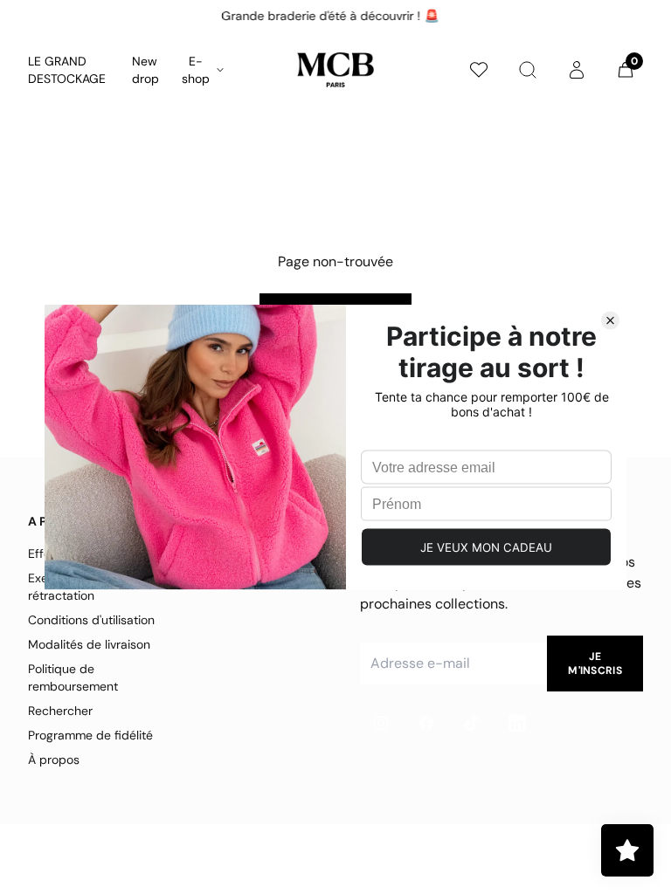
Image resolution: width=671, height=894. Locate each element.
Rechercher (60, 711)
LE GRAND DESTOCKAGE (67, 69)
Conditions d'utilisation (91, 620)
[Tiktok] (472, 723)
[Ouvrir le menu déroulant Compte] (576, 69)
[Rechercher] (527, 69)
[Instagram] (381, 723)
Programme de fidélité (90, 735)
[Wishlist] (478, 69)
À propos (54, 759)
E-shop (196, 69)
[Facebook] (426, 723)
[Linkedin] (517, 723)
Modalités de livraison (89, 644)
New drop (145, 69)
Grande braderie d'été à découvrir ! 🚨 (329, 16)
